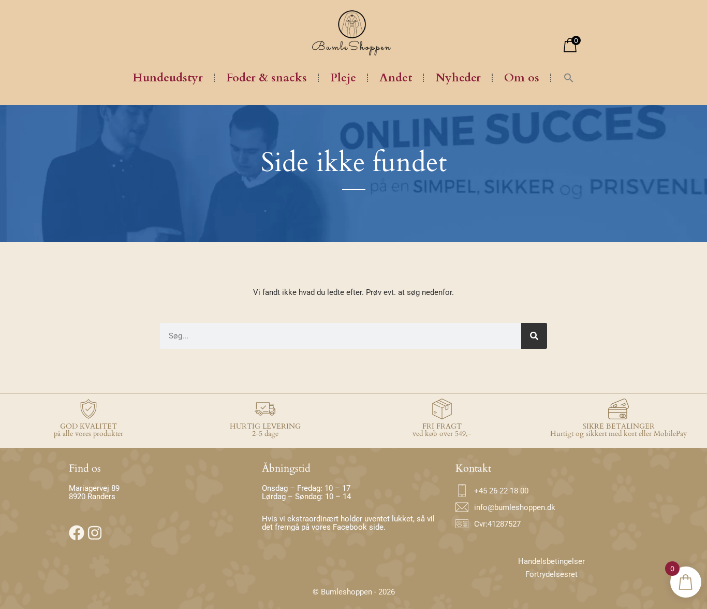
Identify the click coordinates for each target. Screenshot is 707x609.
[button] (568, 78)
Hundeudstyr (167, 78)
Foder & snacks (266, 78)
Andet (395, 78)
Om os (521, 78)
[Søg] (534, 336)
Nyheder (458, 78)
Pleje (343, 78)
